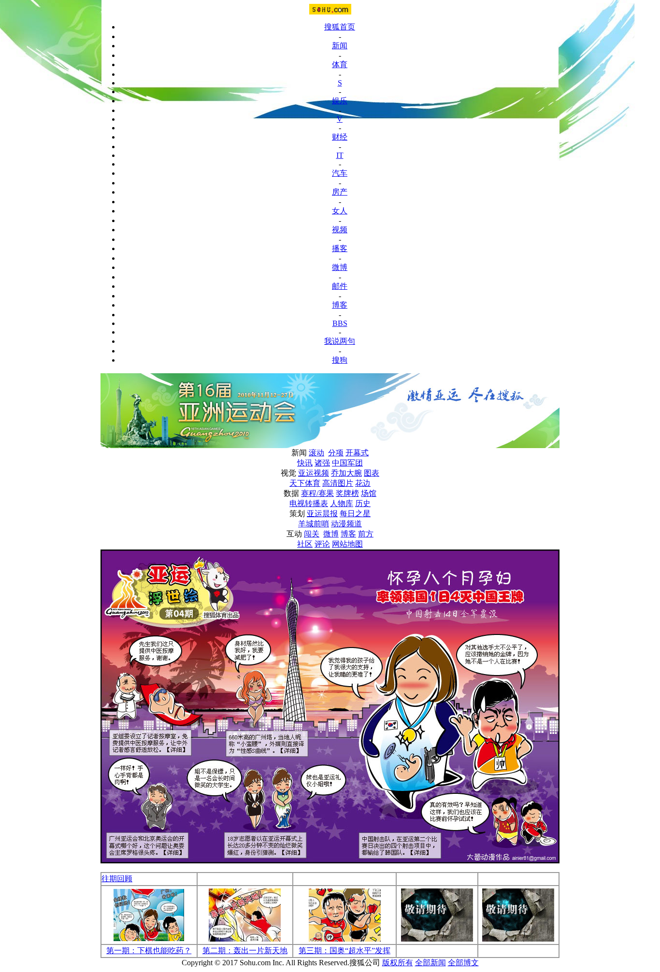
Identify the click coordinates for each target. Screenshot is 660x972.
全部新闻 (430, 962)
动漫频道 (346, 524)
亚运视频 (313, 473)
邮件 (339, 286)
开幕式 (357, 453)
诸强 (322, 463)
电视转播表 (308, 503)
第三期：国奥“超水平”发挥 (344, 950)
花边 (363, 483)
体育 (339, 64)
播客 (339, 248)
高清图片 (337, 483)
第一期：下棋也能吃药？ (148, 950)
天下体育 (304, 483)
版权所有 (397, 962)
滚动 (316, 453)
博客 (339, 305)
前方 (365, 534)
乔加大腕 (346, 473)
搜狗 (339, 360)
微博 (339, 267)
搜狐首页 (339, 27)
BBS (339, 323)
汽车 (339, 173)
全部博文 (463, 962)
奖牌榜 (347, 493)
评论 (322, 544)
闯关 (311, 534)
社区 (305, 544)
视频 (339, 229)
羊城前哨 (313, 524)
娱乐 (339, 101)
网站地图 (347, 544)
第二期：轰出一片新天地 (244, 950)
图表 (371, 473)
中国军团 (347, 463)
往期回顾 (116, 878)
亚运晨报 (322, 513)
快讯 (305, 463)
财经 (339, 137)
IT (340, 155)
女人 (339, 211)
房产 (339, 192)
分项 (336, 453)
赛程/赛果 (317, 493)
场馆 (368, 493)
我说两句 (339, 341)
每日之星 (355, 513)
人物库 (341, 503)
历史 (363, 503)
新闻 (339, 46)
